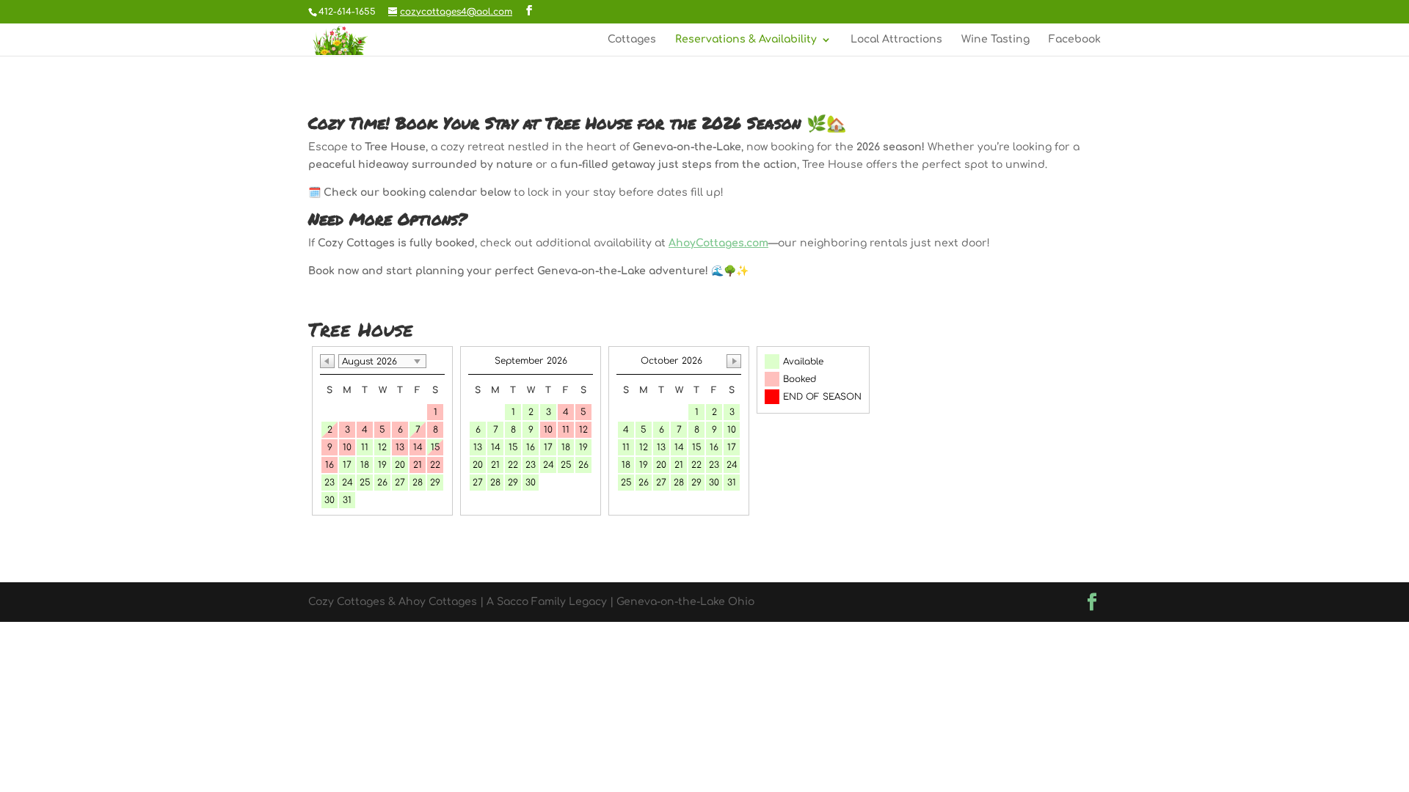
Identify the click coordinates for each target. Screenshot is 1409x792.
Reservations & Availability (746, 39)
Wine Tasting (995, 39)
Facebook (1075, 39)
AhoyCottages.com (718, 243)
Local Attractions (896, 39)
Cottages (632, 39)
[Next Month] (734, 361)
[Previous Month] (327, 361)
